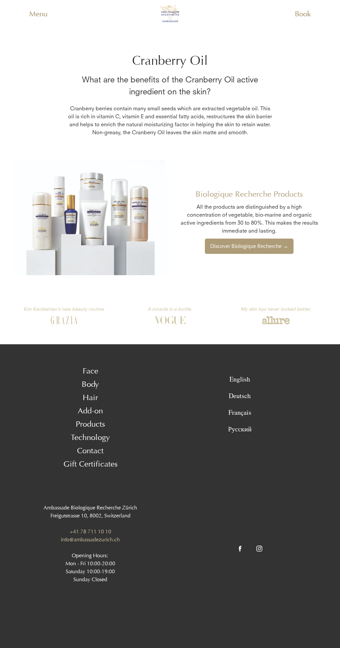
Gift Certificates (90, 464)
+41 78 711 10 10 (90, 531)
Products (90, 424)
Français (239, 412)
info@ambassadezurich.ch (90, 539)
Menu (38, 14)
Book (303, 14)
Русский (240, 428)
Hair (90, 397)
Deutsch (240, 395)
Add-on (90, 410)
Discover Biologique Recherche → (249, 246)
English (239, 379)
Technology (90, 437)
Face (90, 371)
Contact (90, 450)
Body (90, 384)
